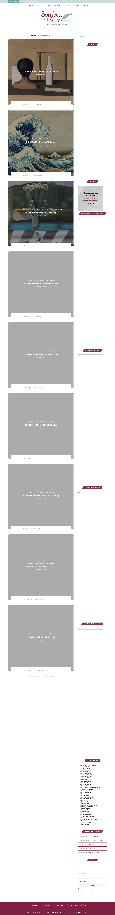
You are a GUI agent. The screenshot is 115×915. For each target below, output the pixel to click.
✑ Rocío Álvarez (84, 808)
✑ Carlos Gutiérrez (84, 778)
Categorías (29, 5)
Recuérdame (83, 881)
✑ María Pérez (83, 800)
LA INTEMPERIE (91, 848)
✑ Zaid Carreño (83, 824)
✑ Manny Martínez (84, 795)
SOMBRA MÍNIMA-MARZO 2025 (41, 142)
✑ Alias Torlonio (84, 771)
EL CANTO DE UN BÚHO (31, 1)
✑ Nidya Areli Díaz (84, 803)
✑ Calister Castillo (84, 776)
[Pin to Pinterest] (53, 104)
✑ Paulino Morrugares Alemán (88, 805)
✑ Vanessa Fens (83, 813)
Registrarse (81, 889)
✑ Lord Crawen (83, 794)
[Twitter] (99, 1)
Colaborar (76, 5)
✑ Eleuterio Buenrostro (86, 782)
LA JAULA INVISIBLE (93, 836)
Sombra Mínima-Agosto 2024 (41, 566)
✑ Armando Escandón (85, 775)
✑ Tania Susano (83, 811)
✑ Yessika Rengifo (84, 822)
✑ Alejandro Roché (85, 770)
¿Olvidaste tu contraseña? (85, 893)
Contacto (85, 5)
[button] (21, 1)
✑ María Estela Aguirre (86, 797)
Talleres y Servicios (55, 5)
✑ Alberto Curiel (84, 767)
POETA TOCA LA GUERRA (94, 840)
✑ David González (84, 781)
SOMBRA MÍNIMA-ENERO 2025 (41, 213)
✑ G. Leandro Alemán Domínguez (89, 787)
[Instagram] (102, 1)
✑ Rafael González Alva (86, 806)
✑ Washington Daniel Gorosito (88, 819)
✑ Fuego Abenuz (84, 786)
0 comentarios (38, 104)
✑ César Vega (83, 779)
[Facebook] (97, 1)
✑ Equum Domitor (84, 784)
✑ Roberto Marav (84, 809)
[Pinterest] (104, 1)
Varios (44, 74)
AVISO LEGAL (67, 912)
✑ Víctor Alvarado (84, 814)
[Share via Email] (59, 104)
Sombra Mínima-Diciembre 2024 (41, 283)
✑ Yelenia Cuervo (84, 821)
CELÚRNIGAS (91, 844)
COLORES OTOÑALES (93, 853)
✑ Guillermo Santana (85, 789)
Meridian (85, 912)
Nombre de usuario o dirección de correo (90, 865)
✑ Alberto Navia (84, 768)
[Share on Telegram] (57, 104)
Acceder (92, 885)
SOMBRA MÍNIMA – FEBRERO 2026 (41, 71)
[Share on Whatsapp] (55, 104)
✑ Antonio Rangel (84, 773)
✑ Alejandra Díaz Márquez (87, 765)
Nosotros (40, 5)
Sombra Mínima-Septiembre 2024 (41, 496)
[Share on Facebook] (48, 104)
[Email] (106, 1)
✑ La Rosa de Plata (85, 792)
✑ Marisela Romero (85, 802)
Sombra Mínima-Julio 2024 (41, 637)
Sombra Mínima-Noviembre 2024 (41, 354)
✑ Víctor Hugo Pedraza (86, 816)
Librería (67, 5)
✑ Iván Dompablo (84, 790)
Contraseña (81, 873)
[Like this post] (46, 104)
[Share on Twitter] (51, 104)
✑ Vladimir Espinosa (85, 817)
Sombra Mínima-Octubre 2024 (41, 425)
